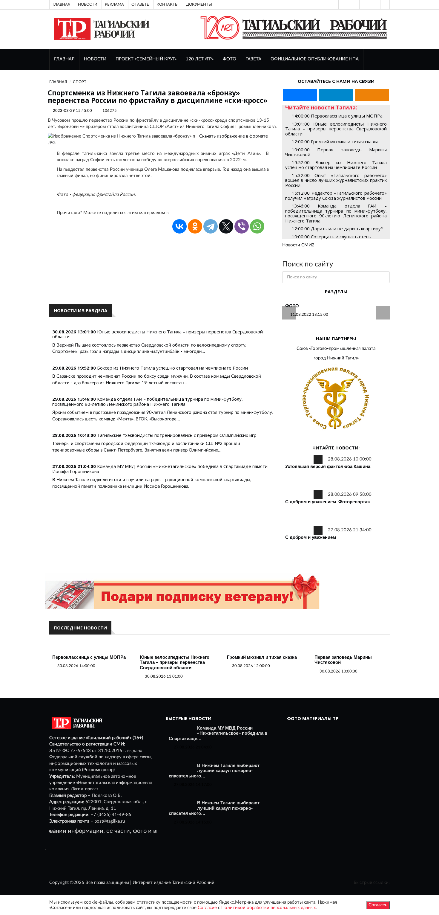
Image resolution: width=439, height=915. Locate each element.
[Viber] (241, 226)
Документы (199, 4)
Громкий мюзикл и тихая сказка (262, 657)
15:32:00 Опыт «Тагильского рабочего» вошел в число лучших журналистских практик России (336, 180)
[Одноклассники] (384, 4)
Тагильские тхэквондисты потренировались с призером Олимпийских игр (177, 435)
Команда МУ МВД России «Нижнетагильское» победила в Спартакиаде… (218, 733)
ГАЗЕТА (253, 59)
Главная (61, 4)
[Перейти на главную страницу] (100, 29)
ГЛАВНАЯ (64, 59)
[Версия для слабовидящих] (343, 4)
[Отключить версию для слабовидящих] (353, 4)
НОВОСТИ (95, 59)
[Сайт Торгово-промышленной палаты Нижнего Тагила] (336, 398)
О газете (140, 4)
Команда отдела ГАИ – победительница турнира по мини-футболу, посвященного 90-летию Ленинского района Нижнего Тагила (147, 401)
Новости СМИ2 (298, 245)
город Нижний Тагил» (336, 358)
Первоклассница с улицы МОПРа (89, 657)
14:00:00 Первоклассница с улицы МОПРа (337, 116)
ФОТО (229, 59)
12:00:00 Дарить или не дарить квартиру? (337, 228)
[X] (226, 226)
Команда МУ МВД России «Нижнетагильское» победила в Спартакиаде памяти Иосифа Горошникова (160, 468)
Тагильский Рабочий (193, 882)
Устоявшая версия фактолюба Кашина (327, 466)
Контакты (167, 4)
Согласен (378, 905)
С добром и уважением (310, 537)
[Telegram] (374, 4)
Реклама (114, 4)
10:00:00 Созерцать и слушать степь (331, 237)
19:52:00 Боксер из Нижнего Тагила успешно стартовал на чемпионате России (336, 164)
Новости (87, 4)
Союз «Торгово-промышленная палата (336, 348)
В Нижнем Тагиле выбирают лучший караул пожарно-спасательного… (214, 770)
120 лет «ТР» (200, 59)
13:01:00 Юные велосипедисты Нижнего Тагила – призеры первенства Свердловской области (336, 129)
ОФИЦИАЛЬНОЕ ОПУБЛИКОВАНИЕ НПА (315, 59)
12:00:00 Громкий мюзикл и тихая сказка (335, 141)
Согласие (207, 907)
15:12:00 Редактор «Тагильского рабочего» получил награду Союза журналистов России (336, 195)
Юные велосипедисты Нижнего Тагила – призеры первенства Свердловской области (157, 334)
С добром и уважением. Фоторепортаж (328, 501)
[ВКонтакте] (364, 4)
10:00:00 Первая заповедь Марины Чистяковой (336, 152)
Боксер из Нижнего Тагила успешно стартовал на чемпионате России (172, 368)
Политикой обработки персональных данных (268, 907)
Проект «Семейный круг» (146, 59)
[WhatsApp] (257, 226)
